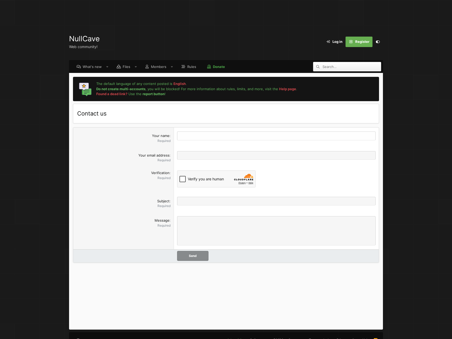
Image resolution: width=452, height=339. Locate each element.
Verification (160, 173)
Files (126, 67)
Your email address (154, 155)
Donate (219, 67)
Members (158, 67)
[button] (107, 66)
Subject (163, 201)
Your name (161, 136)
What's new (92, 67)
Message (162, 220)
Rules (191, 67)
